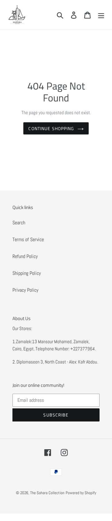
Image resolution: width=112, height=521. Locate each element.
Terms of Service (28, 239)
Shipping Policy (26, 273)
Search (18, 222)
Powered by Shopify (81, 492)
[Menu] (101, 15)
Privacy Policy (25, 290)
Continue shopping (51, 128)
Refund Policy (25, 256)
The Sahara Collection (47, 492)
